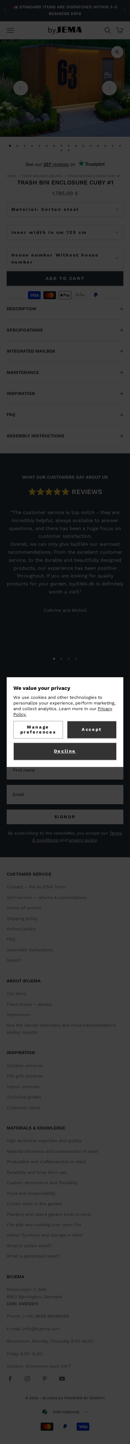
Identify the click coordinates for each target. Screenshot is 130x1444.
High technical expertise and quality (44, 1140)
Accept (92, 729)
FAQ (11, 939)
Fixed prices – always (29, 1004)
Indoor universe (23, 1086)
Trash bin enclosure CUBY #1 (93, 176)
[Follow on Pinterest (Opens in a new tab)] (44, 1378)
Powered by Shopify (84, 1398)
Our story (16, 993)
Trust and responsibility (31, 1193)
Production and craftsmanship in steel (46, 1161)
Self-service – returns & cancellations (46, 897)
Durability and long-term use (37, 1172)
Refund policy (21, 928)
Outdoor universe (25, 1065)
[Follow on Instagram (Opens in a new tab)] (27, 1378)
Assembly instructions (30, 949)
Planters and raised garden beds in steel (49, 1214)
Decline (65, 751)
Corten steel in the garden (34, 1203)
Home (11, 176)
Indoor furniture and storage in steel (45, 1235)
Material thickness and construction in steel (52, 1151)
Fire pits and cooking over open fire (44, 1224)
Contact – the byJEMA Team (36, 886)
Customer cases (24, 1107)
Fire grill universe (25, 1075)
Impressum (18, 1014)
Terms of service (24, 907)
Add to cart (65, 278)
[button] (65, 1412)
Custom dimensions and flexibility (42, 1182)
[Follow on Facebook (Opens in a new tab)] (10, 1378)
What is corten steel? (29, 1245)
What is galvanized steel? (33, 1256)
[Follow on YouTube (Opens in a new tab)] (62, 1378)
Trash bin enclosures (42, 176)
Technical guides (24, 1096)
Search (14, 960)
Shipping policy (22, 918)
